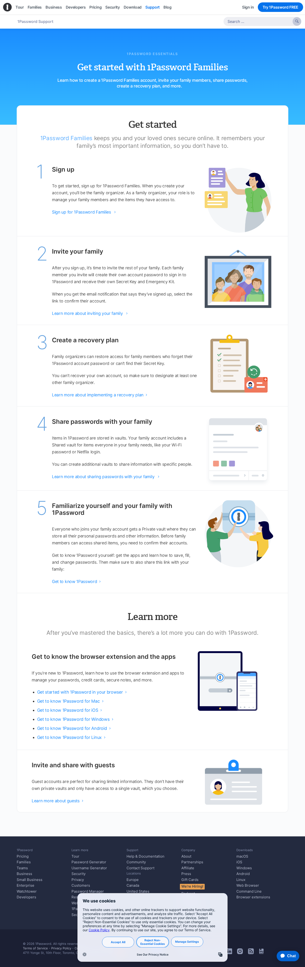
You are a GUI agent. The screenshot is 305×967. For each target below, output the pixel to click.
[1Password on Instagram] (240, 952)
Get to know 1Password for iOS (69, 710)
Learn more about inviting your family (89, 313)
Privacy (77, 879)
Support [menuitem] (152, 7)
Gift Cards (189, 879)
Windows (244, 868)
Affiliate (187, 868)
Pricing (23, 856)
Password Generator (88, 862)
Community (136, 862)
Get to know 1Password (76, 581)
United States (138, 891)
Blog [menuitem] (167, 7)
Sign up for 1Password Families (84, 212)
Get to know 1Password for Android (74, 728)
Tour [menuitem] (19, 7)
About (186, 856)
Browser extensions (253, 897)
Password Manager (87, 891)
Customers (80, 885)
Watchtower (27, 891)
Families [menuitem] (35, 7)
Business (24, 873)
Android (243, 873)
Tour (75, 856)
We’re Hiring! (192, 886)
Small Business (29, 879)
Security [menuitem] (112, 7)
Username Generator (89, 868)
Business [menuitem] (54, 7)
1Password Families (66, 138)
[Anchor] (185, 85)
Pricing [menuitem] (95, 7)
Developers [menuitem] (76, 7)
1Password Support (35, 21)
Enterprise (25, 885)
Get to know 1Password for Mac (70, 701)
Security (78, 873)
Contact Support (140, 868)
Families (24, 862)
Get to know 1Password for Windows (75, 719)
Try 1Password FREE (280, 7)
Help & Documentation (145, 856)
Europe (133, 879)
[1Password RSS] (251, 952)
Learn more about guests (57, 800)
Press (186, 873)
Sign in (248, 7)
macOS (242, 856)
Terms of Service (35, 948)
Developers (26, 897)
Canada (133, 885)
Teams (22, 868)
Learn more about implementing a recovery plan (99, 394)
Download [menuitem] (133, 7)
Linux (240, 879)
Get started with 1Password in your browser (82, 692)
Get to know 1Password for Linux (71, 737)
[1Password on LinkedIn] (229, 952)
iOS (239, 862)
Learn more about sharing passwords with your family (105, 476)
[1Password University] (261, 952)
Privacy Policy (61, 948)
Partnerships (192, 862)
